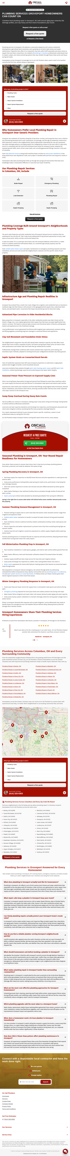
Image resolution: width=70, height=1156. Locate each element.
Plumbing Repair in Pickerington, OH (47, 686)
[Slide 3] (35, 640)
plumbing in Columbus (41, 53)
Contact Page (6, 1101)
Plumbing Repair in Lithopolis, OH (46, 680)
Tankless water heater (11, 517)
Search (45, 1082)
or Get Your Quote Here (35, 448)
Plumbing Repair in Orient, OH (11, 686)
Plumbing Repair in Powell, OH (45, 690)
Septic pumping (9, 496)
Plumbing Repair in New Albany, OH (47, 683)
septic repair (47, 368)
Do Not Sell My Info (55, 1151)
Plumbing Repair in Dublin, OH (11, 673)
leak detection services (13, 153)
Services (5, 1098)
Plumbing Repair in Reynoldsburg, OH (14, 693)
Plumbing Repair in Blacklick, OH (46, 666)
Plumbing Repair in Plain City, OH (12, 690)
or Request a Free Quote (35, 38)
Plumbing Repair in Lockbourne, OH (13, 683)
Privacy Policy (6, 1106)
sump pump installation (52, 153)
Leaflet (65, 755)
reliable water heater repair (14, 249)
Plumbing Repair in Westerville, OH (13, 697)
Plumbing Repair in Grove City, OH (12, 676)
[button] (46, 733)
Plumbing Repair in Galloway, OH (46, 673)
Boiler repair (8, 564)
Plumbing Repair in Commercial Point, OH (48, 669)
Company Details (7, 1104)
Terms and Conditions (9, 1109)
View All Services (35, 214)
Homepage (5, 1096)
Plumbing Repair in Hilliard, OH (45, 676)
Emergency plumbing (10, 591)
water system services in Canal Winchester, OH (21, 574)
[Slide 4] (37, 640)
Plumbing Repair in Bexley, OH (11, 666)
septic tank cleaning (35, 368)
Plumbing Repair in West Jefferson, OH (47, 693)
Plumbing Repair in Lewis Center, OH (13, 680)
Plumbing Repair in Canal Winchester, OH (15, 669)
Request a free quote (35, 34)
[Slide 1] (32, 640)
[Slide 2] (34, 640)
